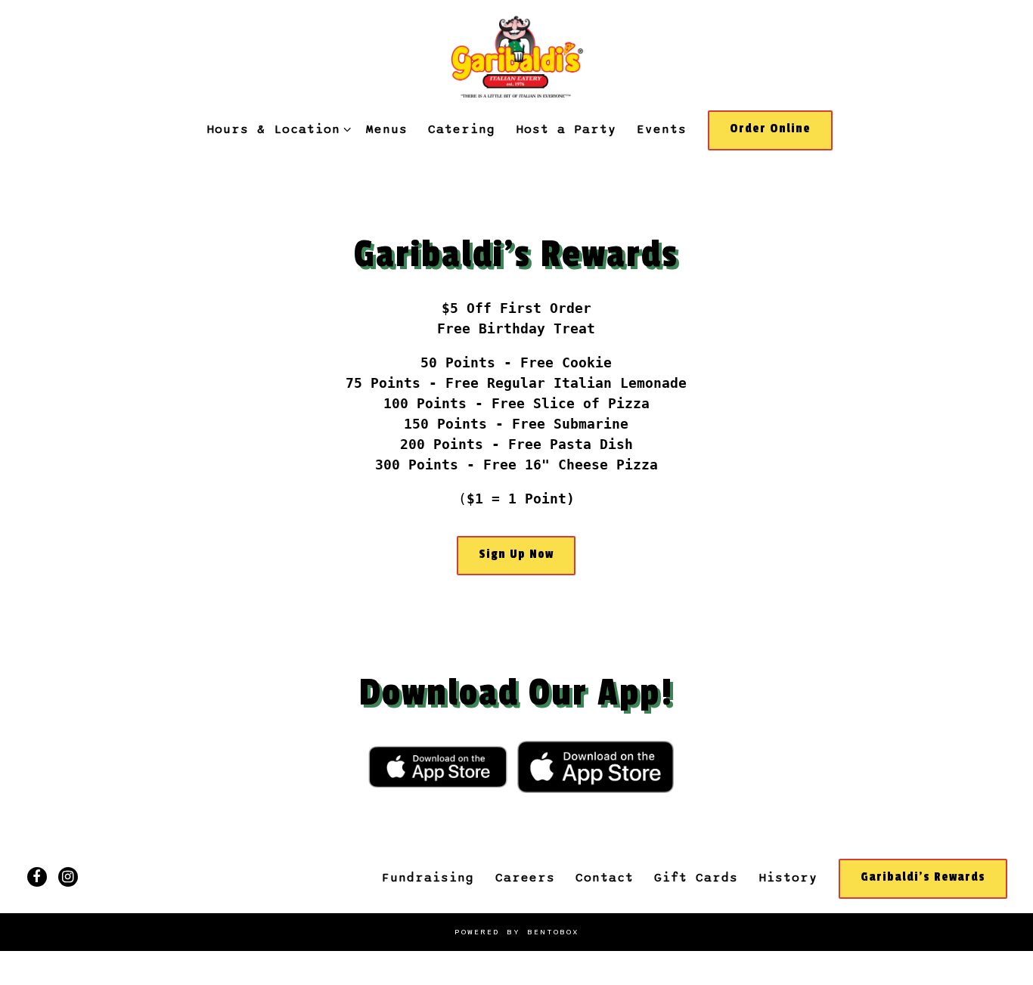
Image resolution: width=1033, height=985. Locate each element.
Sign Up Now (516, 554)
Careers (525, 877)
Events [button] (662, 129)
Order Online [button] (770, 128)
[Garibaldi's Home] (516, 55)
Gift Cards (696, 877)
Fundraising (427, 877)
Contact (604, 877)
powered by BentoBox (516, 932)
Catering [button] (461, 129)
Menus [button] (387, 129)
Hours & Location (276, 129)
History (787, 877)
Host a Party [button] (566, 129)
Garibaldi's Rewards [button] (923, 876)
